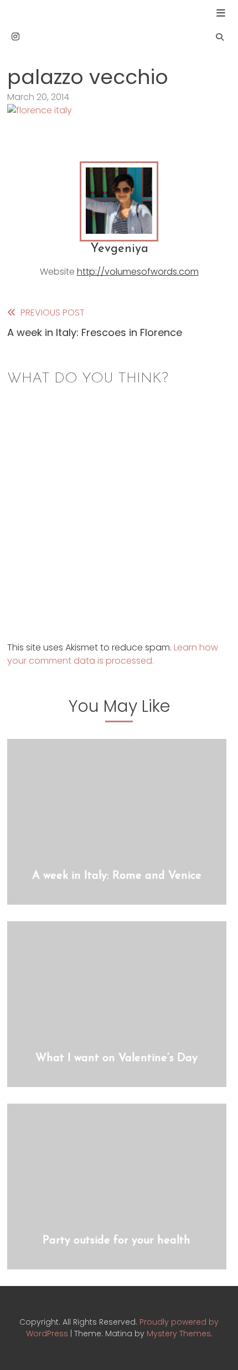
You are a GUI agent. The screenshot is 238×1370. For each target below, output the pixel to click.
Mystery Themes (179, 1333)
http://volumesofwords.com (138, 271)
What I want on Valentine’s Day (116, 1058)
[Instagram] (15, 36)
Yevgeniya (119, 249)
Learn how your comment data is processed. (112, 654)
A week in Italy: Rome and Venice (116, 875)
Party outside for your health (116, 1240)
